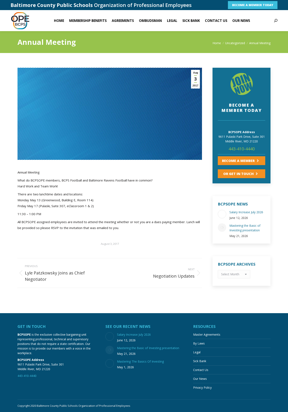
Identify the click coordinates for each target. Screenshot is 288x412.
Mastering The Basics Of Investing (140, 361)
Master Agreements (206, 334)
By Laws (199, 343)
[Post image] (222, 214)
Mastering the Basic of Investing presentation (244, 228)
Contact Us (200, 370)
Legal (197, 352)
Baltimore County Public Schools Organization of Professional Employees (83, 406)
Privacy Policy (202, 387)
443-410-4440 (242, 149)
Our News (200, 379)
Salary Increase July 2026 (246, 212)
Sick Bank (199, 361)
